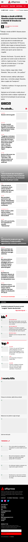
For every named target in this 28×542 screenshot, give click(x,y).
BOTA (2, 514)
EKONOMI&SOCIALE (6, 511)
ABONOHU (4, 533)
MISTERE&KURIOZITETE (7, 517)
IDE (25, 6)
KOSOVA (3, 512)
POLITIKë (12, 6)
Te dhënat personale (12, 498)
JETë (2, 515)
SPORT (3, 520)
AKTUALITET (4, 6)
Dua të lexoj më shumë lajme (8, 296)
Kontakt (3, 498)
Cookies (21, 498)
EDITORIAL (19, 6)
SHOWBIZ (3, 519)
